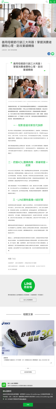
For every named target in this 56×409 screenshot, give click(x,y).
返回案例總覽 (28, 372)
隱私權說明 (23, 399)
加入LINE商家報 (28, 300)
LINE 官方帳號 (31, 266)
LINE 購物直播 (13, 269)
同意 (28, 405)
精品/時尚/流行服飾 (31, 263)
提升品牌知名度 (13, 266)
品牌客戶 (11, 263)
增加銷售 (22, 266)
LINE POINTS (41, 266)
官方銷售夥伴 (19, 263)
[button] (54, 343)
